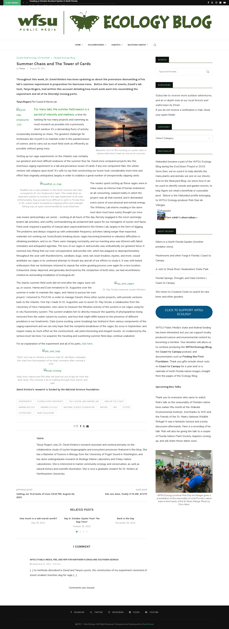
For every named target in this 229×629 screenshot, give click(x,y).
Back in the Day (125, 518)
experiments (25, 401)
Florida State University (50, 401)
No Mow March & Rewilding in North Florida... (50, 3)
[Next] (26, 2)
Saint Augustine (45, 413)
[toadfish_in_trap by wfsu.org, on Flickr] (51, 184)
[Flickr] (220, 2)
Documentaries (96, 45)
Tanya (22, 68)
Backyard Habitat (137, 45)
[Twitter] (212, 2)
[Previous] (23, 2)
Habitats (116, 45)
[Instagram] (216, 2)
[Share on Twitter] (84, 426)
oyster (126, 407)
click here (87, 344)
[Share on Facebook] (80, 426)
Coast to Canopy (170, 352)
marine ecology (49, 407)
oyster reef (25, 413)
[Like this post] (77, 426)
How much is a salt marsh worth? (38, 518)
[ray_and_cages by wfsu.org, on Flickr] (124, 283)
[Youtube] (224, 2)
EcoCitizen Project (184, 166)
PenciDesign (148, 624)
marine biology (27, 407)
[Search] (155, 45)
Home (78, 45)
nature (104, 407)
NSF (115, 407)
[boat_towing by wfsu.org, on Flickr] (52, 371)
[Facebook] (208, 2)
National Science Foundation (79, 407)
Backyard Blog (177, 181)
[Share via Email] (87, 426)
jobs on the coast (114, 401)
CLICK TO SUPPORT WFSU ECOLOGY (184, 312)
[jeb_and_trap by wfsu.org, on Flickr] (51, 351)
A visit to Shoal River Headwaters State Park (182, 269)
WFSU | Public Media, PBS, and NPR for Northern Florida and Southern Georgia (74, 559)
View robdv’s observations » (181, 217)
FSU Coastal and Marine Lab (84, 401)
